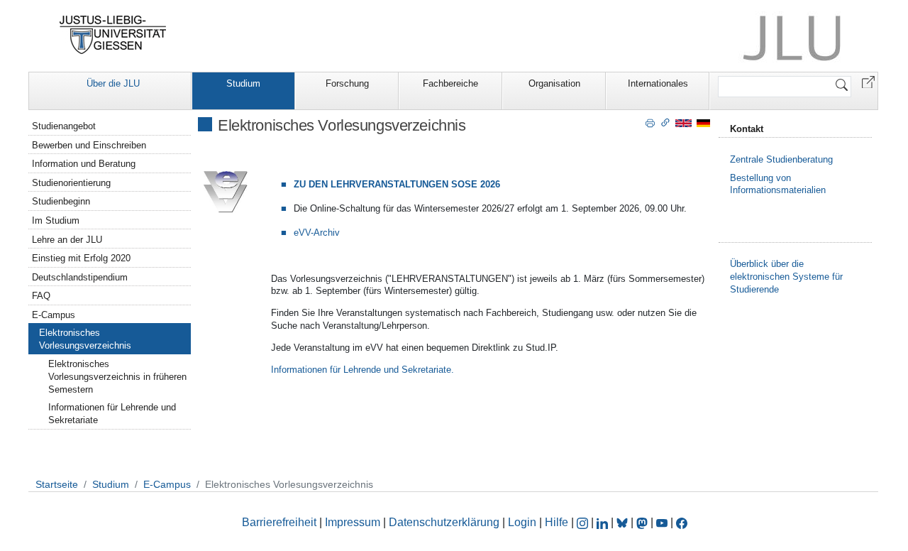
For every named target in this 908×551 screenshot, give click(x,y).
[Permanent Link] (665, 122)
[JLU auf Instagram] (584, 522)
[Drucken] (650, 122)
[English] (683, 122)
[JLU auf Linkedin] (604, 522)
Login (523, 522)
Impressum (352, 522)
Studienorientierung (71, 183)
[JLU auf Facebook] (681, 522)
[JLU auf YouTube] (662, 522)
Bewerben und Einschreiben (89, 145)
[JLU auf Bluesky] (623, 522)
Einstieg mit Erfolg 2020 (81, 258)
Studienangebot (64, 126)
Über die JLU (113, 83)
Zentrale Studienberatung (781, 159)
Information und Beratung (83, 163)
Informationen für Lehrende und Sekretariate (112, 413)
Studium (243, 83)
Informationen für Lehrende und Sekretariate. (362, 369)
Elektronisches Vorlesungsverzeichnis (85, 339)
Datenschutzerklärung (444, 522)
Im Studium (55, 220)
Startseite (56, 484)
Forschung (347, 83)
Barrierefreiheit (279, 522)
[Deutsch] (703, 122)
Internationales (658, 83)
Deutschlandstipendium (80, 277)
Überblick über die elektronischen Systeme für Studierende (786, 276)
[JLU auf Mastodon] (643, 522)
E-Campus (53, 315)
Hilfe (556, 522)
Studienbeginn (61, 201)
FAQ (41, 295)
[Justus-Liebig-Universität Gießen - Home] (113, 34)
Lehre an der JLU (67, 239)
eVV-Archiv (317, 232)
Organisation (554, 83)
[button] (868, 81)
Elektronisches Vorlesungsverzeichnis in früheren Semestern (117, 377)
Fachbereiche (450, 83)
